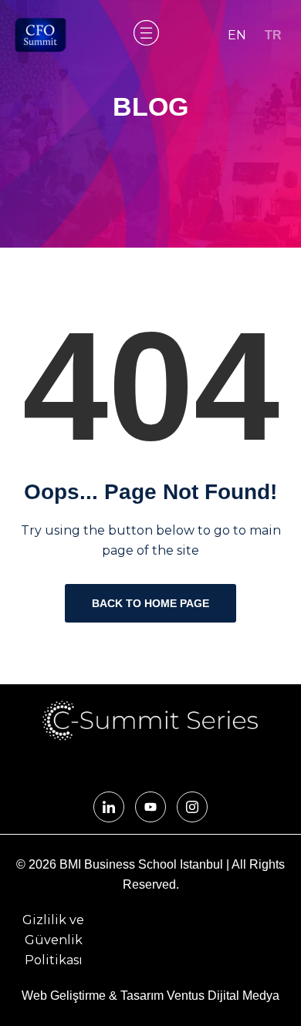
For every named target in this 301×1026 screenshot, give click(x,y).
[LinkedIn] (108, 806)
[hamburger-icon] (144, 35)
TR (273, 35)
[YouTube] (150, 806)
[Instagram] (192, 806)
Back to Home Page (150, 603)
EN (237, 35)
